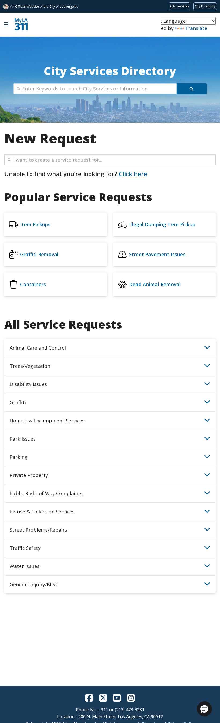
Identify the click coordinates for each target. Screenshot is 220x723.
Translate (196, 28)
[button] (204, 708)
